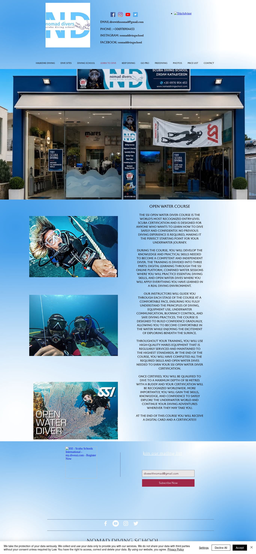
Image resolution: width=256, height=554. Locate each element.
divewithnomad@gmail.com (127, 22)
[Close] (251, 547)
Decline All (221, 547)
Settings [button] (204, 547)
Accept (240, 547)
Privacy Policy (176, 549)
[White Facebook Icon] (105, 523)
